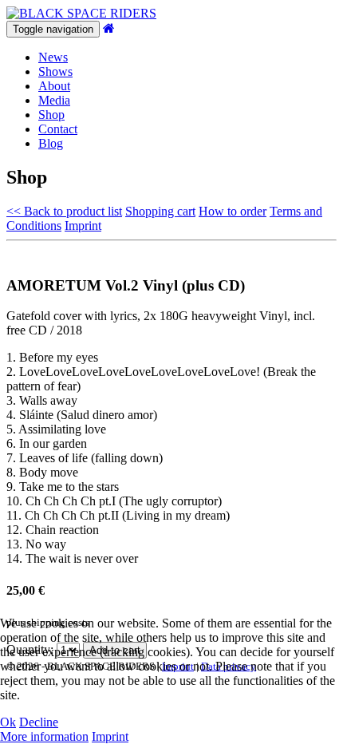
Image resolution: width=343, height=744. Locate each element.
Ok (8, 722)
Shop (51, 114)
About (54, 86)
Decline (38, 722)
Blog (50, 143)
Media (54, 100)
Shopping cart (160, 211)
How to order (232, 211)
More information (44, 736)
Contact (57, 129)
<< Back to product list (64, 211)
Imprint (83, 225)
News (53, 57)
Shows (55, 71)
